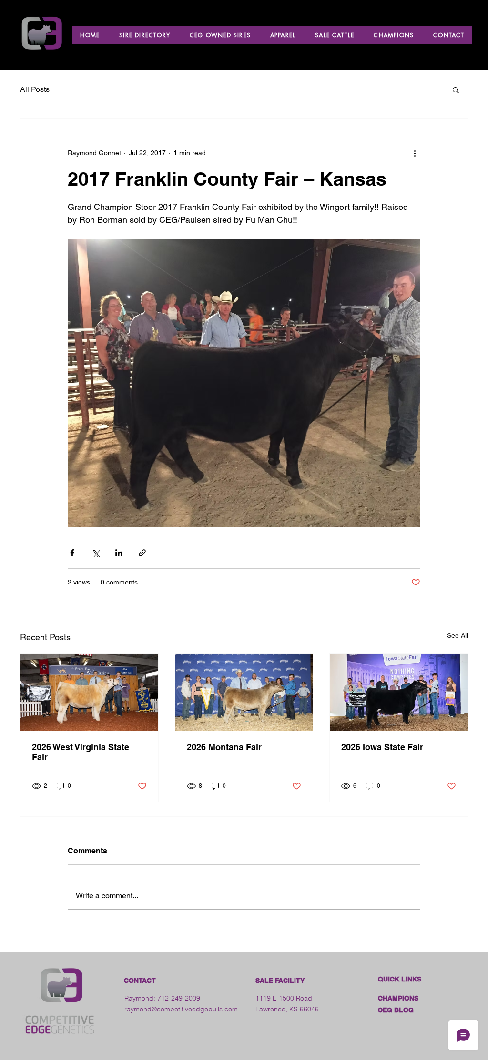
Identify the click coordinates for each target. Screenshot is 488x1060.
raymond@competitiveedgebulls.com (181, 1009)
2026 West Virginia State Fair (80, 752)
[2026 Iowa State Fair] (399, 692)
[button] (455, 89)
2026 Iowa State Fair (382, 747)
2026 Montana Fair (224, 747)
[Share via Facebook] (72, 552)
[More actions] (414, 153)
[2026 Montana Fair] (244, 692)
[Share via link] (142, 552)
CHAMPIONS (398, 998)
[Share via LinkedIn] (118, 552)
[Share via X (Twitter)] (95, 552)
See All (457, 635)
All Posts (35, 89)
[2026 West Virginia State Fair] (89, 692)
